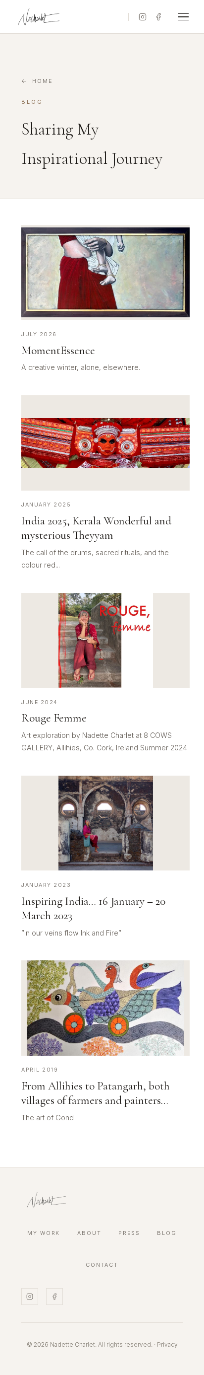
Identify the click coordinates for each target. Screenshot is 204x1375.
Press (129, 1233)
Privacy (167, 1344)
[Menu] (183, 17)
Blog (167, 1233)
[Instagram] (143, 17)
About (89, 1233)
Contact (102, 1265)
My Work (43, 1233)
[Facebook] (158, 17)
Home (42, 80)
